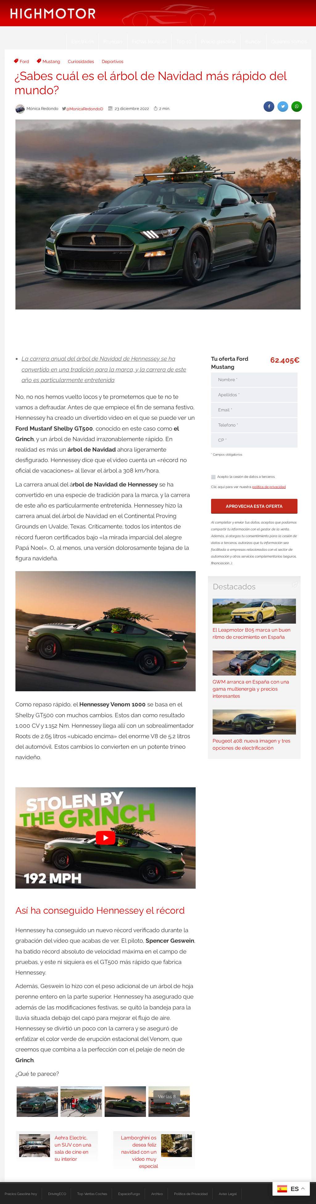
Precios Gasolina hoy (21, 1194)
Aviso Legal (228, 1194)
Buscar (253, 41)
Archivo (157, 1194)
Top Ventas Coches (92, 1194)
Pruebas (113, 41)
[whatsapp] (296, 106)
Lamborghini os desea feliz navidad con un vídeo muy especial (139, 1152)
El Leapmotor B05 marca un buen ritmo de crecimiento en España (251, 633)
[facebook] (269, 106)
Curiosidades (81, 61)
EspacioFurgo (129, 1194)
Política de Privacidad (191, 1194)
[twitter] (282, 106)
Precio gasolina (218, 41)
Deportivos (112, 61)
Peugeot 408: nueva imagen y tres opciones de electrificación (251, 744)
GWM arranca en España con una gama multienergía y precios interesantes (251, 689)
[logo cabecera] (52, 13)
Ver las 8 (167, 1096)
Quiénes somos (289, 41)
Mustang (51, 61)
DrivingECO (57, 1194)
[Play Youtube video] (105, 838)
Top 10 (183, 41)
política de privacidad (269, 487)
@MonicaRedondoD (84, 108)
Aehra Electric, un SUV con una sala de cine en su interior (73, 1148)
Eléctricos (82, 41)
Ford (24, 61)
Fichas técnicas (149, 41)
